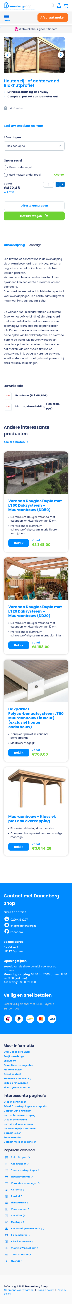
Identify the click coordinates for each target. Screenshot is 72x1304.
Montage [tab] (35, 245)
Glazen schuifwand (15, 1119)
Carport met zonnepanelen (20, 1141)
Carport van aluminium (17, 1110)
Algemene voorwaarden (19, 1290)
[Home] (19, 6)
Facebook (17, 932)
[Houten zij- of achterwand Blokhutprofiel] (34, 55)
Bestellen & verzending (17, 1078)
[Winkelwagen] (66, 5)
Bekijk (18, 543)
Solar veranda (12, 1137)
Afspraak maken (52, 17)
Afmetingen (12, 137)
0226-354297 (19, 920)
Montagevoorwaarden (17, 1087)
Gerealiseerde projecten (18, 1065)
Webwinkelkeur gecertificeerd (37, 29)
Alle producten (14, 442)
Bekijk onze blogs (14, 1056)
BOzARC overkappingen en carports (25, 1106)
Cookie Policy (45, 1290)
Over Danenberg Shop (17, 1051)
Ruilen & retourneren (16, 1083)
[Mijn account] (59, 5)
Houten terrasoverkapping (19, 1115)
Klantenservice (13, 1069)
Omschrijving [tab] (14, 245)
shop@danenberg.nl (23, 926)
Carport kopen (12, 1133)
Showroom (10, 1060)
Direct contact (12, 1074)
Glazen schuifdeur (15, 1101)
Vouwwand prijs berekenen (20, 1128)
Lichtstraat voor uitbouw (18, 1124)
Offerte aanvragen (34, 205)
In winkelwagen (31, 216)
